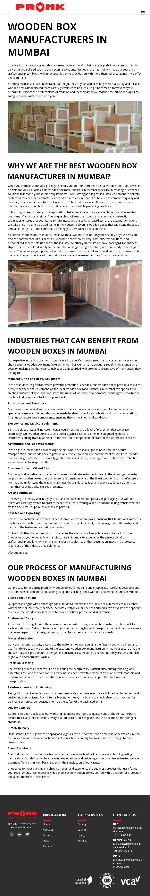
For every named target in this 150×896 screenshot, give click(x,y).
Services (47, 835)
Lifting (81, 835)
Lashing (82, 829)
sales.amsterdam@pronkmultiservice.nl (127, 845)
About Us (48, 829)
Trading (82, 840)
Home (46, 824)
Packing (82, 824)
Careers (47, 846)
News (46, 840)
